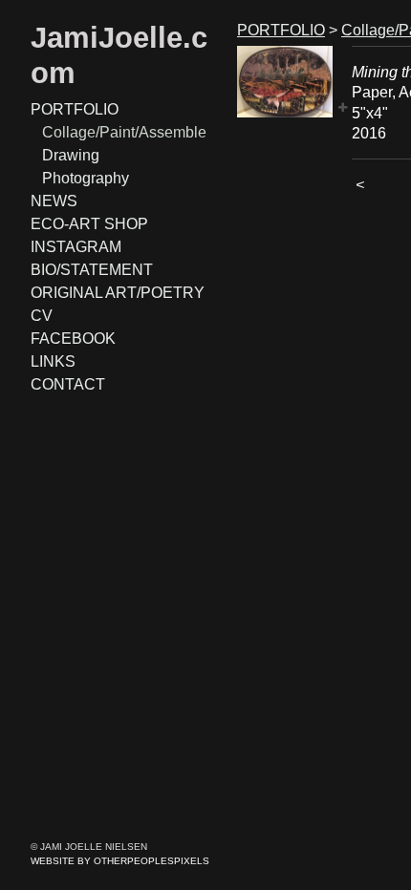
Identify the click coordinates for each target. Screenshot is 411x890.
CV (42, 315)
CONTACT (68, 384)
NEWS (54, 201)
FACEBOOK (73, 338)
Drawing (70, 155)
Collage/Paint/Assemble (124, 132)
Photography (85, 178)
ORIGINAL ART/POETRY (118, 293)
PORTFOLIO (75, 109)
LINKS (53, 361)
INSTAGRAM (76, 247)
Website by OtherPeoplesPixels (120, 861)
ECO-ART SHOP (89, 224)
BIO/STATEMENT (92, 270)
